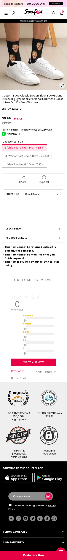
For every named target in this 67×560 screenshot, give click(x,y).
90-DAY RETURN (49, 261)
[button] (6, 13)
